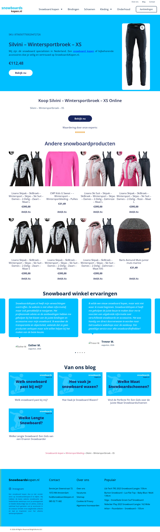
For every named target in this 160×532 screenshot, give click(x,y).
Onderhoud (123, 9)
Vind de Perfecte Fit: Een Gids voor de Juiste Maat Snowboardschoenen (129, 401)
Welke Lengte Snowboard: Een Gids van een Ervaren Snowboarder (31, 437)
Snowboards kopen (55, 453)
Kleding (104, 9)
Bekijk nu (20, 72)
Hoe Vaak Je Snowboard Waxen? (80, 400)
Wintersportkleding (75, 453)
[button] (75, 352)
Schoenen (89, 9)
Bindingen (73, 9)
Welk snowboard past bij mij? (31, 400)
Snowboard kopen (49, 9)
